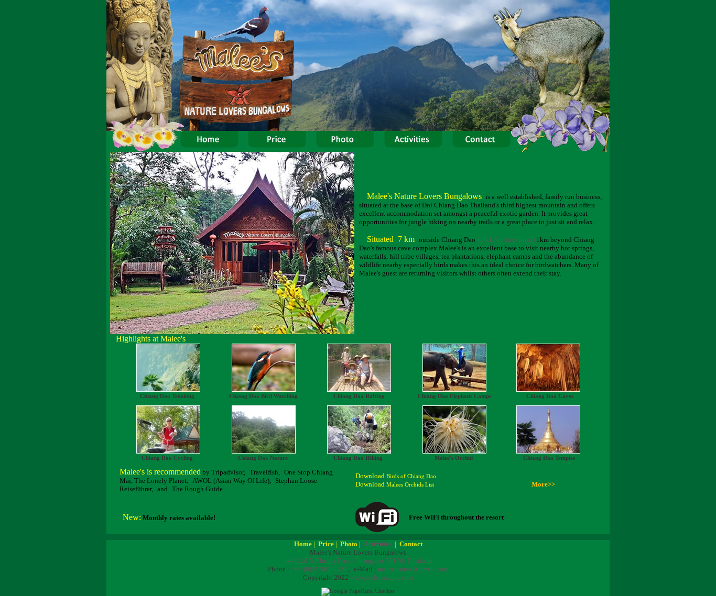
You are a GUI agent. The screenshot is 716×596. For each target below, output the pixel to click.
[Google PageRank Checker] (358, 591)
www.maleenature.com (382, 577)
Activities (378, 544)
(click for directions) (506, 240)
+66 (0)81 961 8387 (319, 569)
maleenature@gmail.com (413, 569)
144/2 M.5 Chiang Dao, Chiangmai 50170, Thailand (358, 561)
